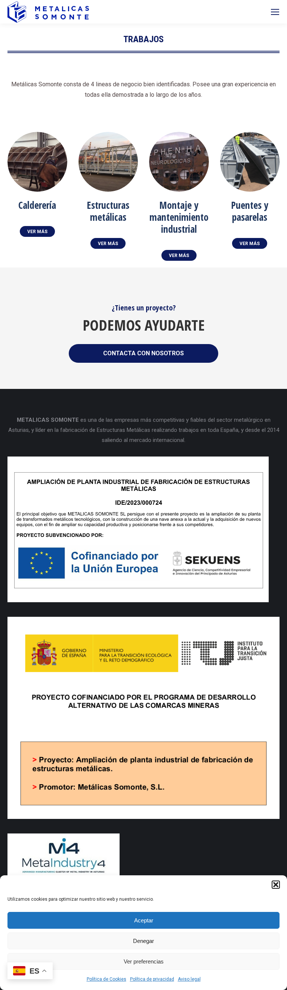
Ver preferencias (144, 961)
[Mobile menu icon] (275, 11)
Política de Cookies (106, 979)
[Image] (37, 162)
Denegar (143, 941)
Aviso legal (189, 979)
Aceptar (143, 920)
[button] (276, 884)
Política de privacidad (152, 979)
